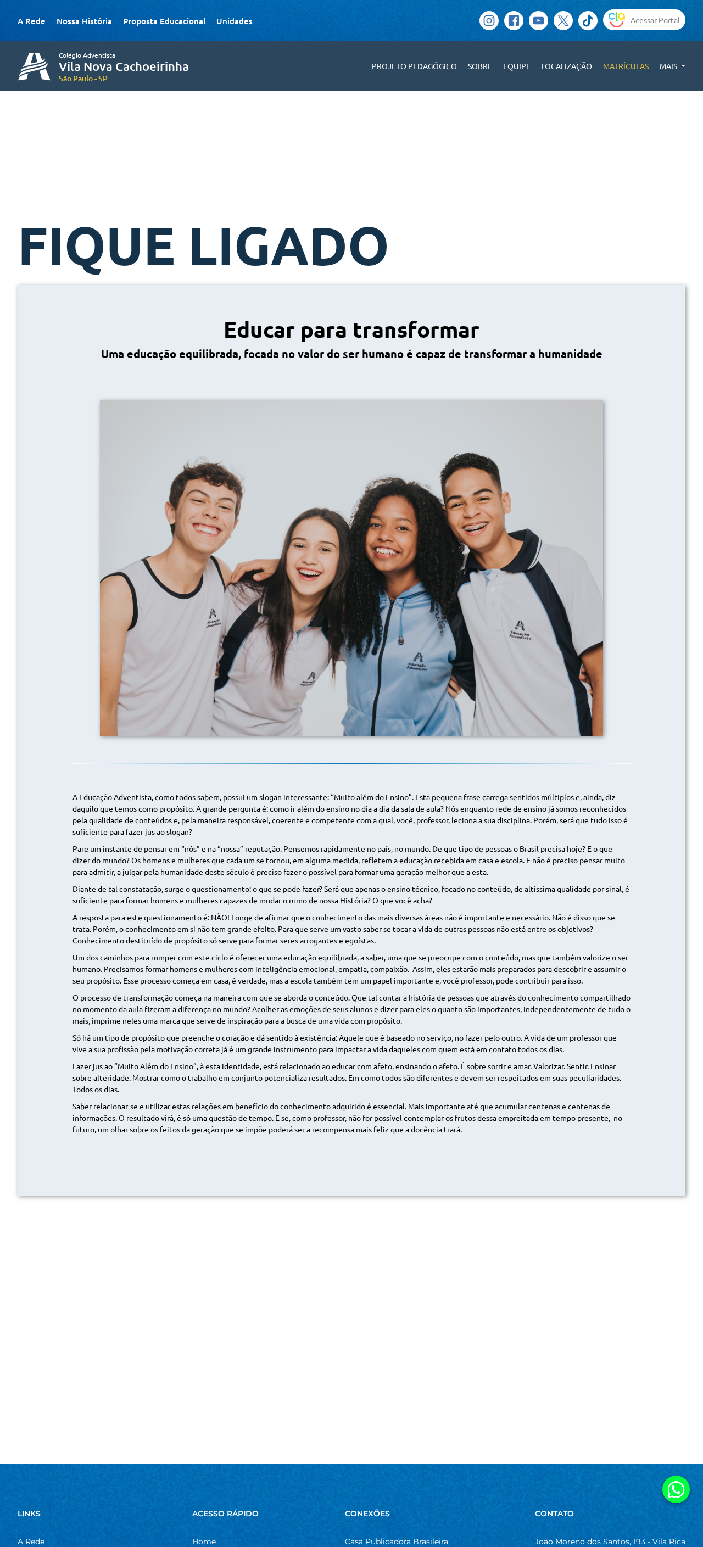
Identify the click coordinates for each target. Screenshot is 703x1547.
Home (204, 1541)
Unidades (234, 20)
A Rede (32, 20)
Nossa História (84, 20)
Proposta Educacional (164, 20)
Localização (567, 66)
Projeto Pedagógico (414, 66)
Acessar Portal (655, 20)
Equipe (517, 66)
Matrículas (626, 66)
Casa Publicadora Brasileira (396, 1541)
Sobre (480, 66)
